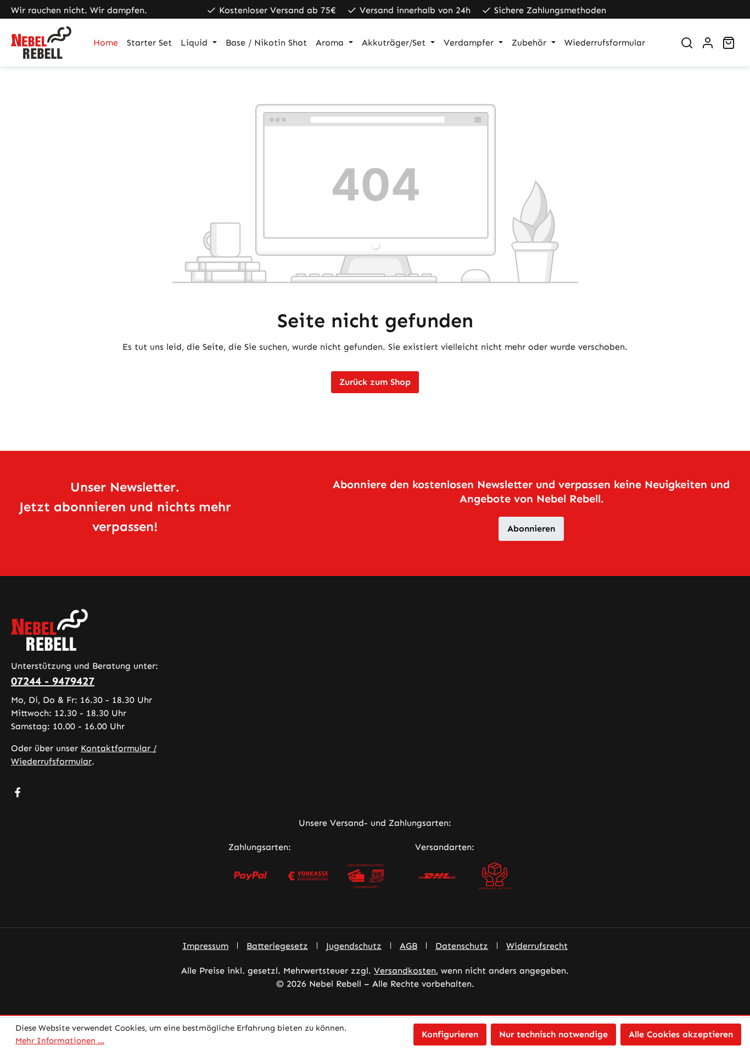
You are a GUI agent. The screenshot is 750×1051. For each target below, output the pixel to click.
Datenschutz (461, 946)
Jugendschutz (354, 946)
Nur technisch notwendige (553, 1034)
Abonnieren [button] (531, 528)
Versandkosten (405, 970)
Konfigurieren (450, 1034)
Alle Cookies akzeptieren (681, 1034)
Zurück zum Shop (375, 382)
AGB (408, 946)
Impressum (205, 946)
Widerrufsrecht (537, 946)
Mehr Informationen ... (59, 1041)
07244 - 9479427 (52, 680)
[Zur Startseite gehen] (41, 42)
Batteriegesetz (277, 946)
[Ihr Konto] (707, 42)
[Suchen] (686, 42)
